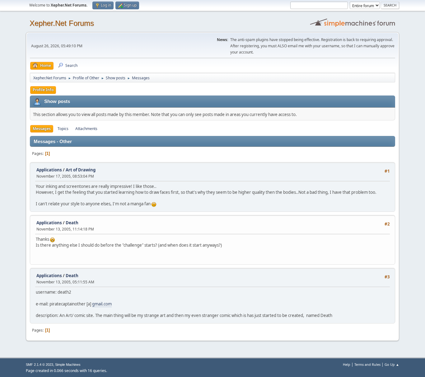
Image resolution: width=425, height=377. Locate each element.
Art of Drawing (81, 170)
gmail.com (102, 304)
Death (72, 223)
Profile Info (43, 89)
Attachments (86, 128)
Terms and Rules (367, 364)
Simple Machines (68, 364)
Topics (63, 128)
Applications (49, 170)
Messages (42, 128)
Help (346, 364)
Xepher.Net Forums (62, 23)
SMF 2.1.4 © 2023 (39, 364)
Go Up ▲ (392, 364)
